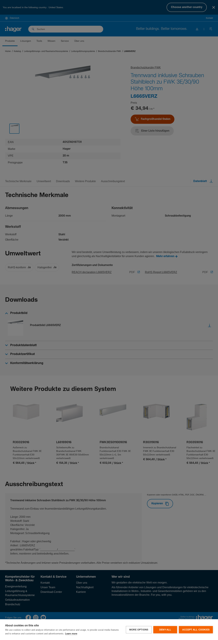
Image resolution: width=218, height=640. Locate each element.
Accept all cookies (195, 629)
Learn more (71, 634)
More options (138, 629)
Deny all (165, 629)
